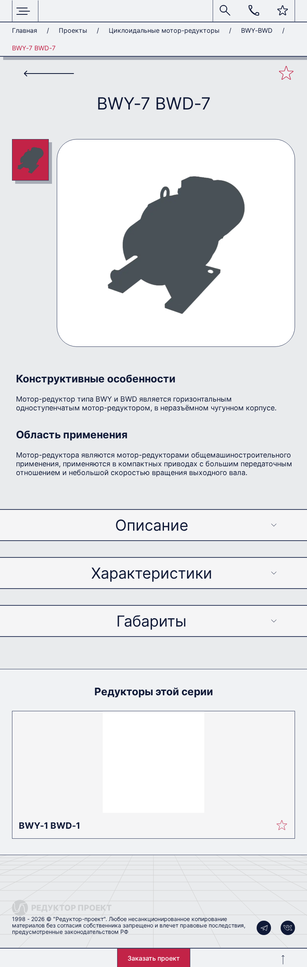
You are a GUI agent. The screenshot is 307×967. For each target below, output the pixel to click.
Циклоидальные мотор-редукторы (164, 30)
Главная (24, 30)
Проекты (73, 30)
